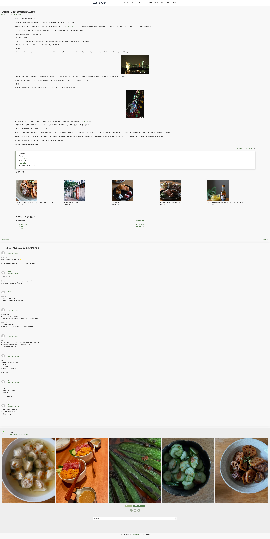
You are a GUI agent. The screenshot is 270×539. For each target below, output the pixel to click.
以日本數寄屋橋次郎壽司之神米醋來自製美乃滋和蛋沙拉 (225, 202)
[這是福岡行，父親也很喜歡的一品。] (82, 470)
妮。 (9, 380)
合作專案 (149, 3)
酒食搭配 (21, 226)
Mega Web (85, 121)
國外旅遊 (125, 3)
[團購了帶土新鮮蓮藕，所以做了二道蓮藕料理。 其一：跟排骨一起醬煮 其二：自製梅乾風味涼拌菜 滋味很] (241, 470)
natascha (10, 335)
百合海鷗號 (70, 26)
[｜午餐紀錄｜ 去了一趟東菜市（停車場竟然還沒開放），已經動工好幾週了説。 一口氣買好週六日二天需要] (28, 470)
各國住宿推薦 (140, 226)
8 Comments (4, 14)
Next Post (266, 239)
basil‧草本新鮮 (99, 2)
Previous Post (4, 239)
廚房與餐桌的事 (23, 224)
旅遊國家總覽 (140, 224)
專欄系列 (141, 3)
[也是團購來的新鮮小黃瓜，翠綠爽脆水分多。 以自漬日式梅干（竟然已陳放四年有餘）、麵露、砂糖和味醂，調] (188, 470)
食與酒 (156, 3)
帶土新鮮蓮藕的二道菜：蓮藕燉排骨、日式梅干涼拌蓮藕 (34, 202)
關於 (168, 3)
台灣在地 (133, 3)
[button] (128, 3)
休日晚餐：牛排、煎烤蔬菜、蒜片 (171, 202)
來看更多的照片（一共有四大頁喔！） (245, 148)
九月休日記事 (116, 202)
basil (9, 252)
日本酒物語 (22, 228)
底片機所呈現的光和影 (71, 202)
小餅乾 (9, 291)
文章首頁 (174, 3)
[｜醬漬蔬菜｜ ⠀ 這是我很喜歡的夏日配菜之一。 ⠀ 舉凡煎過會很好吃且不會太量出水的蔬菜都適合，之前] (135, 470)
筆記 (162, 3)
